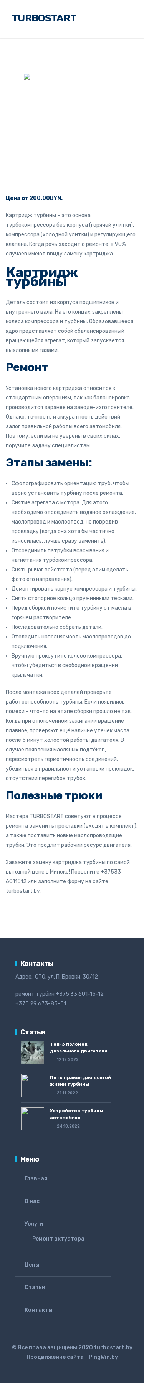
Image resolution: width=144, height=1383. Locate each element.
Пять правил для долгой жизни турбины (80, 1081)
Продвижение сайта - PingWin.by (72, 1357)
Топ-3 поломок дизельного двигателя (79, 1047)
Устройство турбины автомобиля (76, 1114)
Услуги (34, 1224)
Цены (32, 1265)
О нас (32, 1201)
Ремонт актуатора (58, 1239)
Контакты (39, 1310)
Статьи (35, 1287)
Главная (36, 1178)
